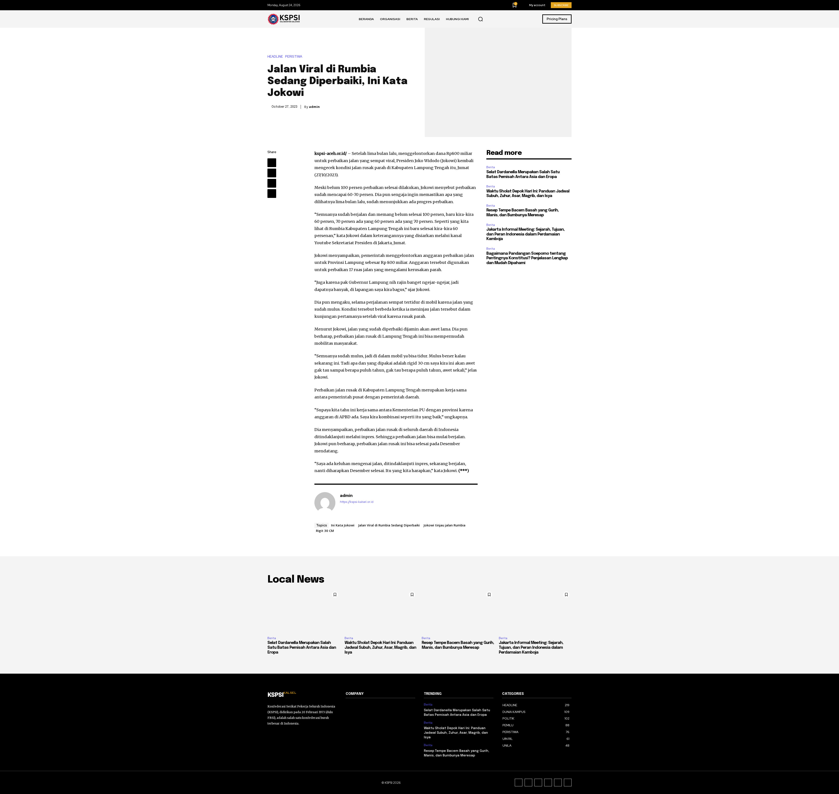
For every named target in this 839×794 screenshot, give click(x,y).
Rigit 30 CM (325, 530)
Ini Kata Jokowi (342, 525)
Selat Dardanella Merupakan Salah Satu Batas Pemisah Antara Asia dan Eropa (301, 647)
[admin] (324, 502)
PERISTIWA (293, 56)
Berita (490, 167)
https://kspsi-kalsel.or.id (356, 502)
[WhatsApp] (271, 193)
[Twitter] (271, 173)
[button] (480, 19)
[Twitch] (548, 782)
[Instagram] (528, 782)
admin (314, 107)
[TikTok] (538, 782)
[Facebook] (271, 162)
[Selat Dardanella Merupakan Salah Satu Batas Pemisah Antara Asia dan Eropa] (303, 611)
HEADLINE (275, 56)
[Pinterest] (271, 183)
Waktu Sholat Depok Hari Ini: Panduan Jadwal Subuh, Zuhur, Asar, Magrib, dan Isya (380, 647)
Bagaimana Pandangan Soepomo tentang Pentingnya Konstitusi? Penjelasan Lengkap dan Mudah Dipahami (527, 258)
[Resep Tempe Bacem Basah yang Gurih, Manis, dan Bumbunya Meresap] (458, 611)
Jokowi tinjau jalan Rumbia (444, 525)
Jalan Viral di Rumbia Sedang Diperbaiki (389, 525)
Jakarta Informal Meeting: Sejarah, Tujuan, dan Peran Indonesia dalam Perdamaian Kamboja (525, 234)
